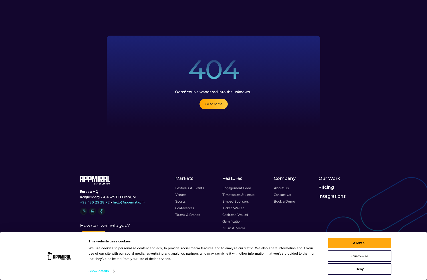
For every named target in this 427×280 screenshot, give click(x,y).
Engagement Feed (236, 188)
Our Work (329, 178)
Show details (99, 271)
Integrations (332, 196)
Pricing (326, 187)
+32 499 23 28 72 (95, 202)
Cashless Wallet (235, 214)
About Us (281, 188)
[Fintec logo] (98, 180)
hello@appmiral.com (129, 202)
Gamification (232, 221)
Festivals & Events (189, 188)
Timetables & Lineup (238, 194)
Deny (360, 269)
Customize (359, 256)
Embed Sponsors (235, 201)
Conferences (184, 208)
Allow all (359, 243)
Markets (184, 178)
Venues (181, 194)
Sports (180, 201)
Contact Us (282, 194)
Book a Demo (284, 201)
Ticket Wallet (233, 208)
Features (232, 178)
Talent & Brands (187, 214)
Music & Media (233, 228)
